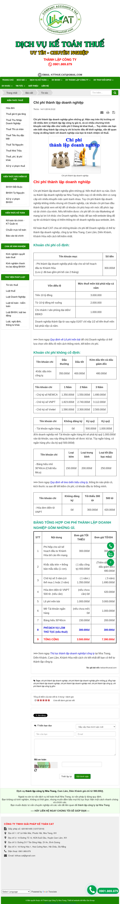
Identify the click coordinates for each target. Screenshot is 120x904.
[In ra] (108, 112)
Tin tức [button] (20, 85)
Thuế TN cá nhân (15, 129)
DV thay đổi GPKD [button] (103, 79)
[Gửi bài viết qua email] (102, 112)
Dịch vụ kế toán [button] (38, 79)
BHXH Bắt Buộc (14, 186)
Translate (52, 891)
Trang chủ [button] (8, 79)
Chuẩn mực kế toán (16, 229)
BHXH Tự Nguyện (15, 192)
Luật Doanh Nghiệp (15, 296)
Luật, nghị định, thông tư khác (13, 323)
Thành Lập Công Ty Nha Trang (54, 900)
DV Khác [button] (6, 85)
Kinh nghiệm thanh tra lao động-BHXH (15, 265)
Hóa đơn (10, 107)
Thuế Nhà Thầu (14, 150)
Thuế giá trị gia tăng (16, 113)
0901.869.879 (108, 891)
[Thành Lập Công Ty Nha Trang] (60, 18)
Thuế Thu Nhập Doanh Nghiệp (14, 121)
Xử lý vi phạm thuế (15, 165)
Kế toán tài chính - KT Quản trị (15, 222)
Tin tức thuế (12, 284)
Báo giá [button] (21, 79)
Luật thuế (10, 290)
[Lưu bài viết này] (114, 112)
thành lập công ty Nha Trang (40, 791)
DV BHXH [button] (56, 79)
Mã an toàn (40, 759)
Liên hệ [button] (45, 85)
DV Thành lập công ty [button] (77, 79)
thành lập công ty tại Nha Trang (94, 805)
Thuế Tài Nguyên (14, 144)
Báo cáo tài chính (15, 235)
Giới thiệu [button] (33, 85)
